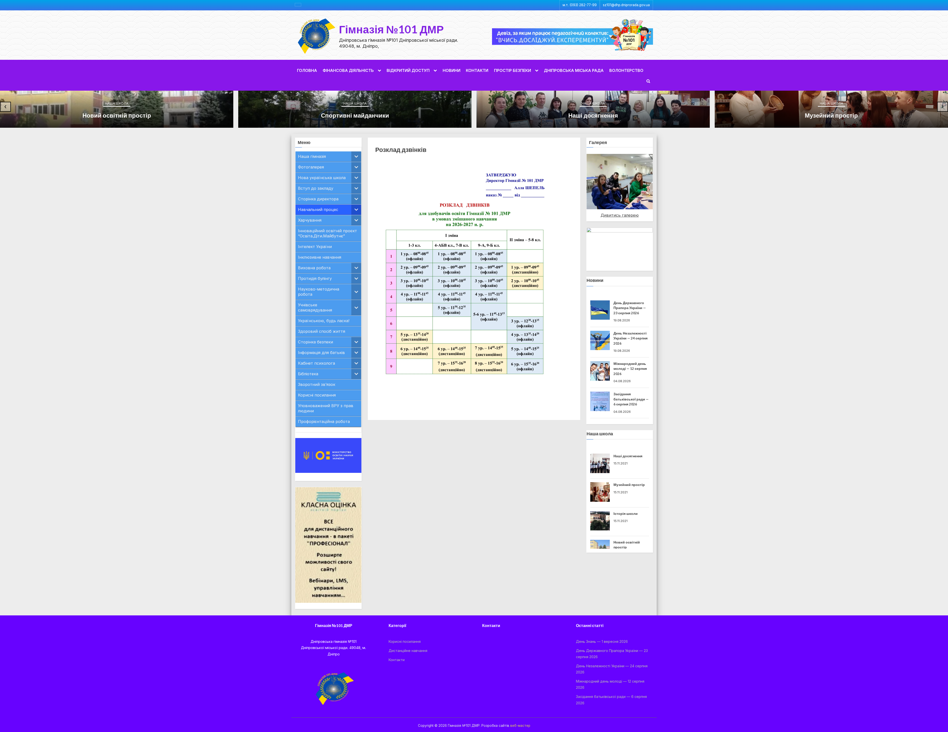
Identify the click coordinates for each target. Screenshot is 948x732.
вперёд (661, 180)
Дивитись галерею (620, 215)
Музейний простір (831, 115)
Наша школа (116, 103)
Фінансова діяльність (348, 70)
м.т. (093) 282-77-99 (580, 5)
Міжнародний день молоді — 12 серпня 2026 (630, 338)
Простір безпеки (512, 70)
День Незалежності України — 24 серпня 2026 (630, 308)
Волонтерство (626, 70)
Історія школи (625, 514)
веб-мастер (520, 726)
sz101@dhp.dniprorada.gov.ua (626, 5)
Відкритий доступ (408, 70)
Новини (451, 70)
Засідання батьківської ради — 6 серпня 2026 (631, 369)
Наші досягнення (593, 115)
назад (578, 180)
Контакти (477, 70)
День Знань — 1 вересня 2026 (602, 641)
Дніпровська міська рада (574, 70)
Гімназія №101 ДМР (391, 29)
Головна (307, 70)
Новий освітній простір (116, 115)
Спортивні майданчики (355, 115)
